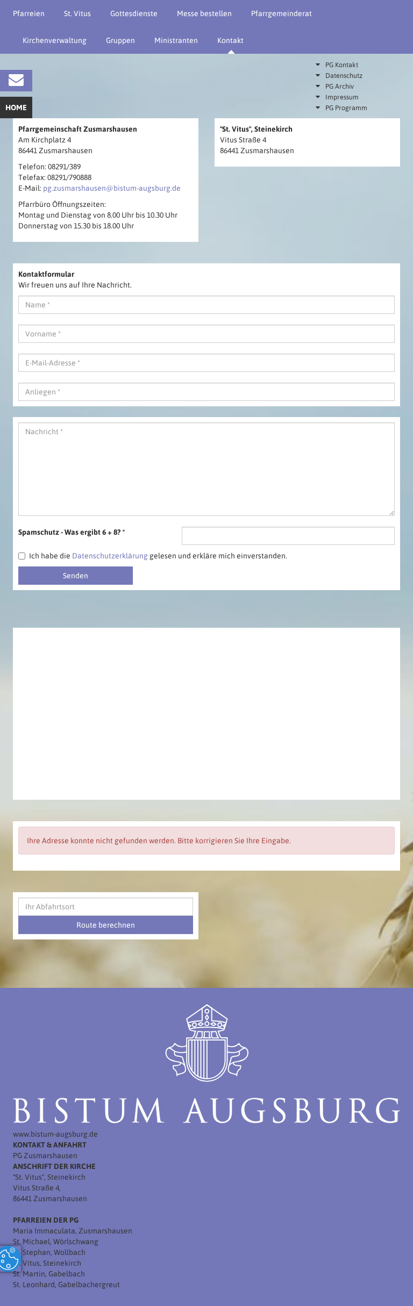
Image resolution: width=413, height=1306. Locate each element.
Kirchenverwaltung (55, 40)
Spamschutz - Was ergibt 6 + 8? (71, 532)
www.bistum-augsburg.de (55, 1134)
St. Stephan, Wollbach (49, 1252)
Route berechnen (105, 925)
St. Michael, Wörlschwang (55, 1241)
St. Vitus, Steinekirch (47, 1263)
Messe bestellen (204, 13)
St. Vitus (77, 13)
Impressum (342, 97)
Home (16, 107)
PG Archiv (339, 86)
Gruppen (120, 40)
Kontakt (230, 40)
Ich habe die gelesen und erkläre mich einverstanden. (158, 555)
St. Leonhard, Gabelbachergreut (66, 1284)
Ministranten (176, 40)
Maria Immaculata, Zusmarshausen (72, 1230)
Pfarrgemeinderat (281, 13)
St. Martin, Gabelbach (49, 1273)
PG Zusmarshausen (45, 1155)
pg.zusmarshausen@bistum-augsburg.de (112, 188)
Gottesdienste (134, 13)
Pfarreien (29, 13)
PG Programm (346, 108)
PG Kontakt (341, 65)
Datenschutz (343, 75)
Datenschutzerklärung (110, 555)
